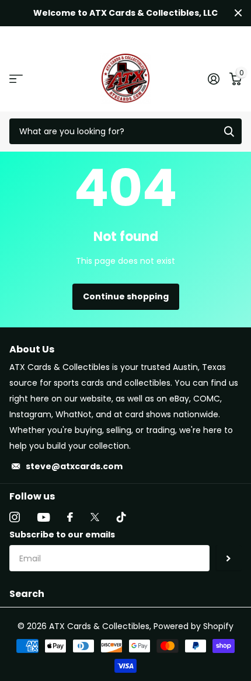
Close (238, 13)
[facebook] (70, 517)
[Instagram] (14, 517)
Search (26, 593)
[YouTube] (43, 517)
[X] (94, 517)
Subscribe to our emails (62, 534)
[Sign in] (213, 79)
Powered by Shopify (193, 626)
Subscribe (228, 558)
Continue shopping (126, 296)
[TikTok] (121, 517)
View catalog (16, 78)
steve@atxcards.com (74, 466)
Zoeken (229, 131)
